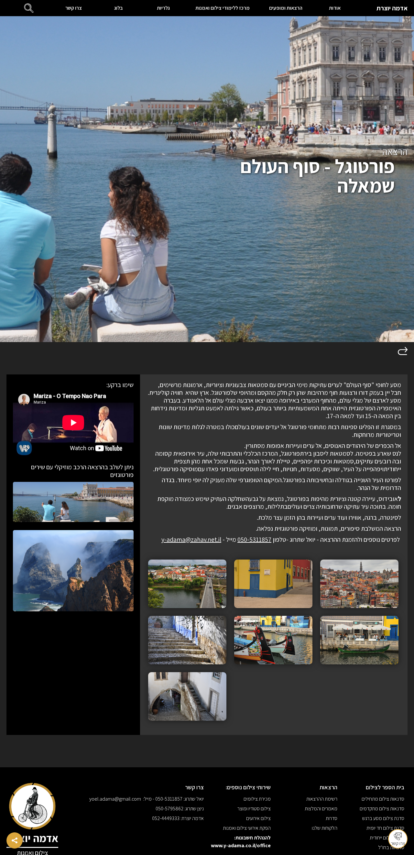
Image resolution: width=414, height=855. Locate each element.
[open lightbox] (359, 584)
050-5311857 (254, 539)
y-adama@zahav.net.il (191, 539)
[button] (28, 8)
